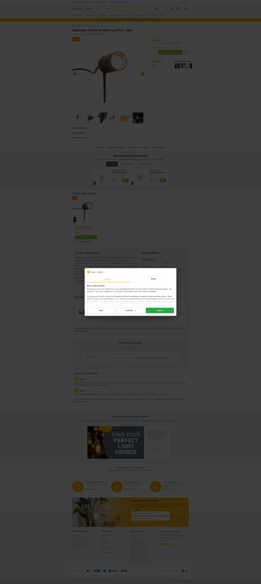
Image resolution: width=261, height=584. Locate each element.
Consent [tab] (108, 279)
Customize (129, 310)
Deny (101, 310)
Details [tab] (153, 279)
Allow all (160, 310)
